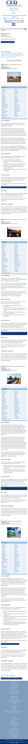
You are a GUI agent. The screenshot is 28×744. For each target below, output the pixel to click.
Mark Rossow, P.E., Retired (15, 523)
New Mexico (4, 105)
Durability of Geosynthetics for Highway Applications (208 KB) (13, 488)
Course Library (14, 682)
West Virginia (4, 115)
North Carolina (4, 107)
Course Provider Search (14, 736)
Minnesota (4, 100)
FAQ (14, 714)
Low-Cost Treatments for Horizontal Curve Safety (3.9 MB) (13, 333)
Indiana (3, 94)
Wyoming (4, 116)
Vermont (16, 116)
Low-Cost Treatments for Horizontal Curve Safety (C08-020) (12, 54)
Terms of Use (13, 740)
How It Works (14, 708)
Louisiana (4, 97)
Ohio (3, 108)
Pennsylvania (17, 109)
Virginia (16, 113)
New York (16, 105)
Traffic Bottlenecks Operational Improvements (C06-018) (11, 53)
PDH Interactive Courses (14, 692)
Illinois (16, 93)
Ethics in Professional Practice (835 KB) (10, 643)
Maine (16, 97)
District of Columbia (6, 117)
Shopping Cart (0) (14, 10)
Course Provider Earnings (14, 735)
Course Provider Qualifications (14, 731)
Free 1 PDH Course (14, 698)
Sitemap (17, 740)
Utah (3, 113)
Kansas (3, 96)
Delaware (16, 90)
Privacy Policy (7, 740)
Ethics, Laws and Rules (14, 687)
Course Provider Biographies (14, 724)
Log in (13, 11)
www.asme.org (20, 635)
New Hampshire (5, 104)
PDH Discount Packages (14, 685)
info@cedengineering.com (11, 18)
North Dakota (17, 107)
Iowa (15, 94)
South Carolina (5, 111)
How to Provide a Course (14, 733)
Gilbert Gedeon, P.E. (14, 68)
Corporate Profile (14, 719)
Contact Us (14, 725)
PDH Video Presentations (14, 690)
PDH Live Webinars (14, 689)
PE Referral (14, 703)
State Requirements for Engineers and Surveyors (14, 711)
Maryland (4, 99)
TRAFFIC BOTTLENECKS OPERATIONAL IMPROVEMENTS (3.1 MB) (13, 187)
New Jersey (17, 104)
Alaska (16, 89)
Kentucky (16, 96)
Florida (3, 92)
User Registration (14, 709)
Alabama (3, 89)
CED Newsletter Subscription (14, 700)
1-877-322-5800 (21, 18)
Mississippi (17, 100)
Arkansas (4, 90)
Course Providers (14, 728)
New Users (14, 706)
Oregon (3, 109)
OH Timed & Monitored (14, 693)
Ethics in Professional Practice (16, 638)
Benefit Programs (14, 696)
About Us (14, 717)
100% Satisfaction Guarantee (14, 712)
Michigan (16, 99)
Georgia (16, 92)
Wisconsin (17, 115)
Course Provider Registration (14, 730)
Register (13, 13)
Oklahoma (17, 108)
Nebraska (4, 103)
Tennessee (4, 112)
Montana (16, 101)
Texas (16, 112)
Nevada (16, 103)
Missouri (3, 101)
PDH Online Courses (14, 684)
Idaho (3, 93)
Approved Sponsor (14, 720)
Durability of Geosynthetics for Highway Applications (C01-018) (12, 55)
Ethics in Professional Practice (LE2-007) (8, 57)
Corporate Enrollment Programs (14, 701)
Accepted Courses (14, 722)
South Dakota (17, 111)
